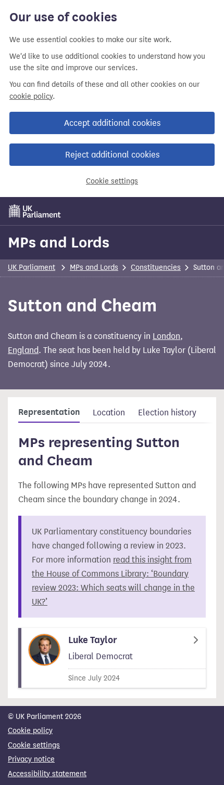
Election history (167, 412)
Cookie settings (112, 181)
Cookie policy (30, 730)
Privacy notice (31, 759)
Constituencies (156, 267)
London (166, 336)
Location (109, 412)
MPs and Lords (58, 242)
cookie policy (31, 96)
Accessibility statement (47, 773)
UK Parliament (31, 267)
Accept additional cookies (112, 123)
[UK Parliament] (35, 211)
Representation (49, 412)
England (23, 350)
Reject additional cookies (112, 155)
